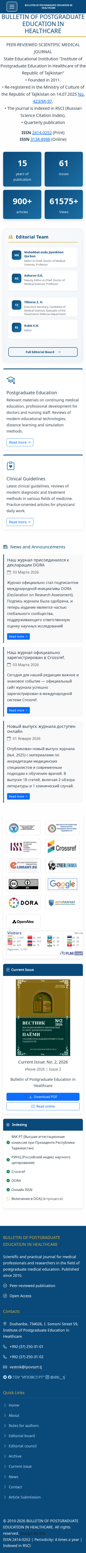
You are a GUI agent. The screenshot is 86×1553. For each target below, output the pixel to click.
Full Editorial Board (40, 352)
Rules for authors (23, 1425)
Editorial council (22, 1445)
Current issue (20, 1466)
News (13, 1476)
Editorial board (21, 1435)
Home (13, 1405)
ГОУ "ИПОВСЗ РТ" (28, 1377)
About (13, 1415)
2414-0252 (42, 132)
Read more (18, 442)
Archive (15, 1456)
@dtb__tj (57, 1377)
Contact (15, 1486)
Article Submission (24, 1497)
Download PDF (45, 1096)
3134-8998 (40, 139)
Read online (45, 1106)
